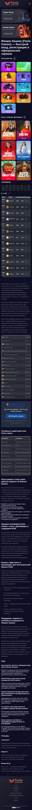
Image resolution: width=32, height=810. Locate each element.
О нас (16, 786)
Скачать (16, 800)
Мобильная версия (16, 793)
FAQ (16, 798)
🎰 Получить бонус (16, 416)
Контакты (16, 790)
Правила (16, 788)
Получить (6, 18)
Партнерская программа (16, 795)
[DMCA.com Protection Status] (16, 808)
